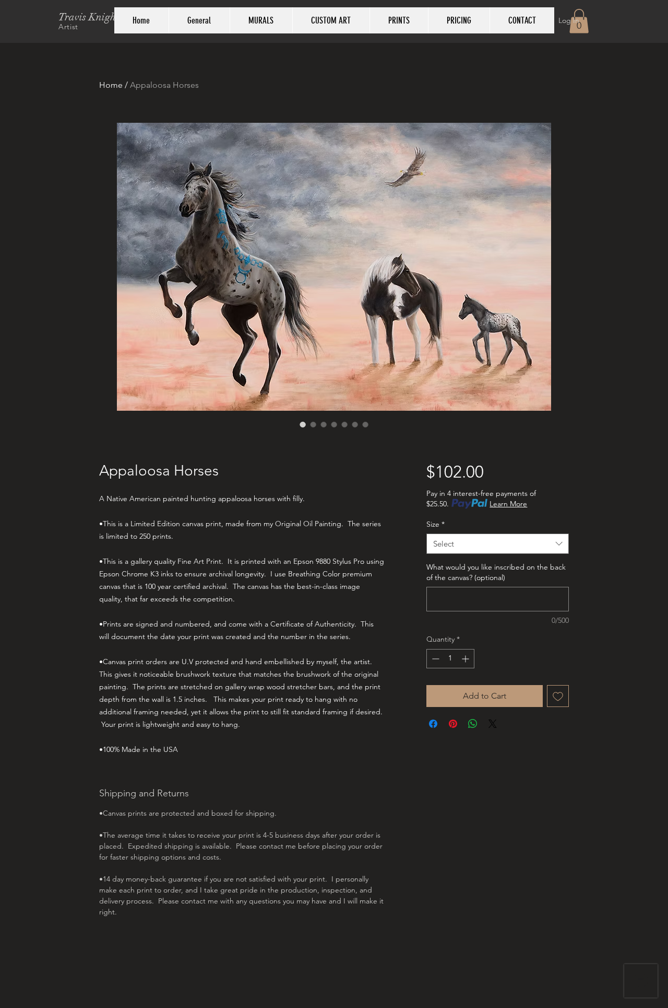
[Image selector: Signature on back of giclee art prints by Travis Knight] (344, 424)
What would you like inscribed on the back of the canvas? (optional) (496, 572)
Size (435, 524)
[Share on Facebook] (433, 723)
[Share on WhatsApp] (473, 723)
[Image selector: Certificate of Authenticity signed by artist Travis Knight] (365, 424)
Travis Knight (88, 17)
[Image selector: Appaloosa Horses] (302, 424)
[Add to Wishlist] (558, 696)
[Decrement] (434, 659)
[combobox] (497, 544)
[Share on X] (492, 723)
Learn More (508, 503)
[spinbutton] (450, 659)
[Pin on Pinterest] (453, 723)
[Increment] (466, 659)
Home (111, 85)
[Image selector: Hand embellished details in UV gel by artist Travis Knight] (355, 424)
